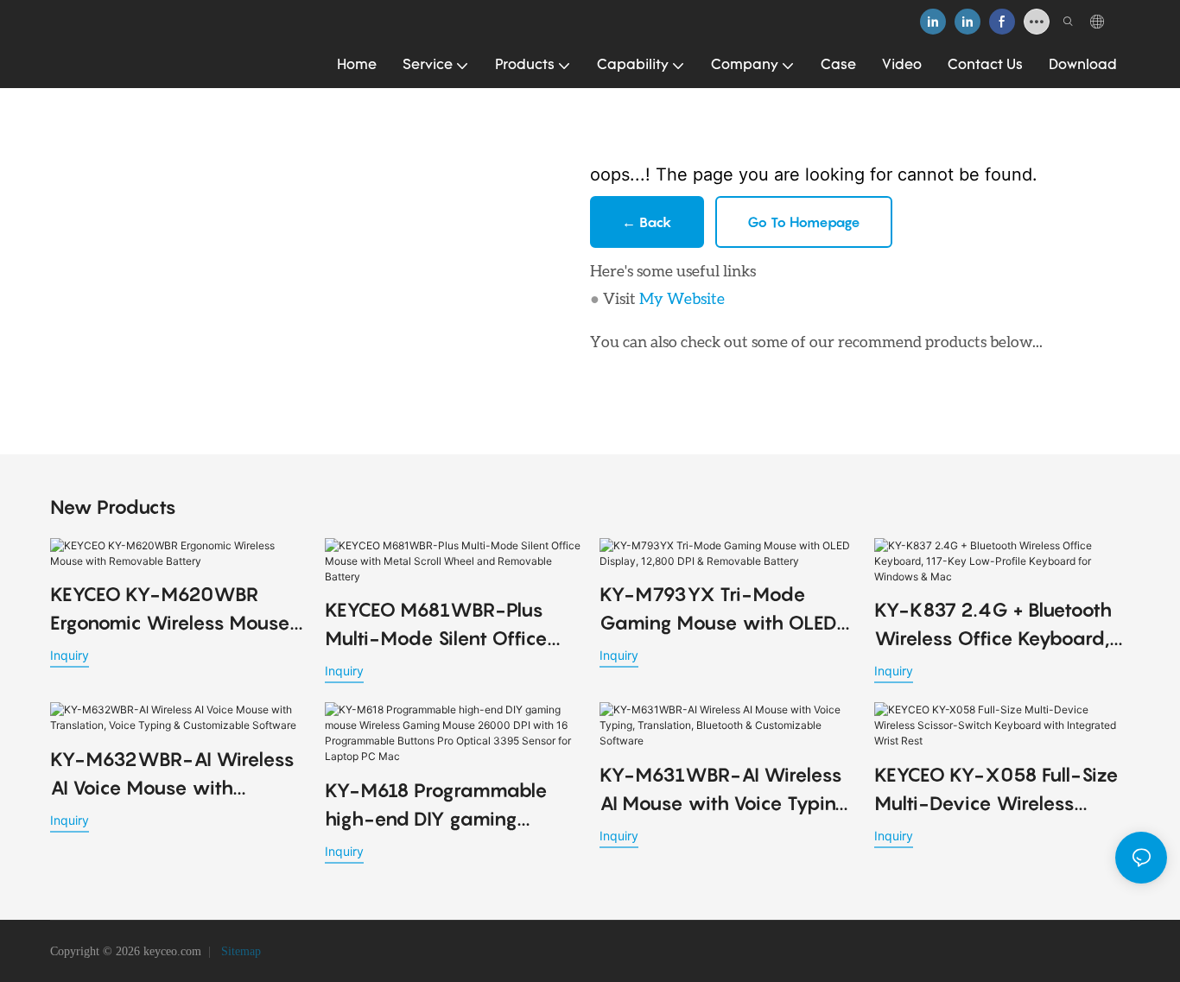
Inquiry (69, 655)
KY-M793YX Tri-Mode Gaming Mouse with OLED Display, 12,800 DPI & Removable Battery (718, 610)
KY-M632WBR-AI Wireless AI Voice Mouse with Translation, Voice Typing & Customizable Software (172, 775)
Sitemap (239, 951)
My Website (682, 297)
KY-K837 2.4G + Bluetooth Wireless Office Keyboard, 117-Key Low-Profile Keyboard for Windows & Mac (993, 626)
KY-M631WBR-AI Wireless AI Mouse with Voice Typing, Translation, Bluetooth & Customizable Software (726, 790)
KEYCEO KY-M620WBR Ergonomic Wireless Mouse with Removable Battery (170, 610)
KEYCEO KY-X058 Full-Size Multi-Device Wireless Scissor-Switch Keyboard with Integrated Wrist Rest (996, 790)
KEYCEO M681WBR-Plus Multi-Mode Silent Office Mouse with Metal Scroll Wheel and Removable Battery (436, 626)
